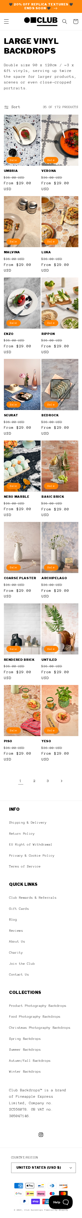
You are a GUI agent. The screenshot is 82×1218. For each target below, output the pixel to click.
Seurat (11, 415)
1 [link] (21, 781)
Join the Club (22, 963)
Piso (8, 741)
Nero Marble (16, 496)
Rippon (48, 334)
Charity (16, 952)
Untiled (49, 659)
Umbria (11, 171)
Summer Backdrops (25, 1049)
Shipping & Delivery (28, 822)
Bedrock (50, 415)
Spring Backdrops (25, 1038)
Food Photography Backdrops (34, 1016)
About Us (17, 941)
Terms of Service (25, 866)
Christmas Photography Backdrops (39, 1027)
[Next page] (61, 780)
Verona (48, 171)
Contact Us (19, 974)
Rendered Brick (19, 659)
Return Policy (22, 833)
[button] (6, 21)
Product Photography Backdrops (37, 1005)
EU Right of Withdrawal (31, 844)
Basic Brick (52, 496)
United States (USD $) (38, 1168)
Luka (46, 252)
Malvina (12, 252)
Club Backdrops (33, 1210)
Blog (13, 919)
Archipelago (54, 578)
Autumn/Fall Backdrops (30, 1060)
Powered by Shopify (56, 1210)
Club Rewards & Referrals (32, 897)
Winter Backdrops (25, 1071)
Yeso (46, 741)
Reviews (16, 930)
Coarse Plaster (20, 578)
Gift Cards (19, 908)
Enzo (9, 334)
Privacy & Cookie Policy (31, 855)
